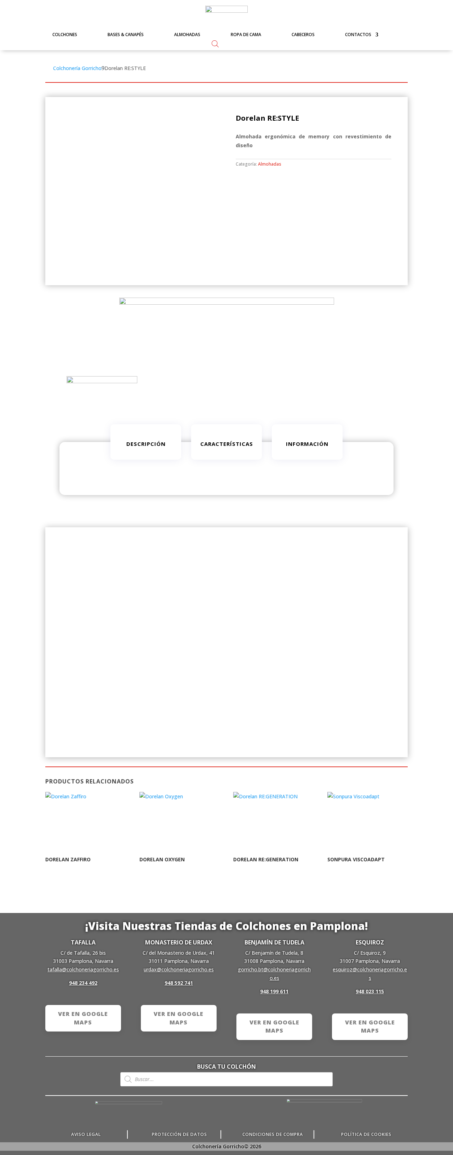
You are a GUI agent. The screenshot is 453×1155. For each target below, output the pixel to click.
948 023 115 (370, 991)
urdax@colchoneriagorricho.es (179, 969)
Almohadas (269, 164)
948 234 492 (83, 982)
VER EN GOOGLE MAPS (83, 1018)
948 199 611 (274, 991)
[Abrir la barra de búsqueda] (215, 43)
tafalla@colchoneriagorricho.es (83, 969)
